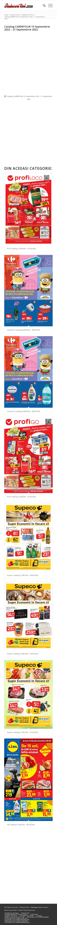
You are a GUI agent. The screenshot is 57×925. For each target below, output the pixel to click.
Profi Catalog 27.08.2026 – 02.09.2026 (21, 248)
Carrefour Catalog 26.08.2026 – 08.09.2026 (23, 330)
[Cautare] (42, 5)
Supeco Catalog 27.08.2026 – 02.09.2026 (22, 732)
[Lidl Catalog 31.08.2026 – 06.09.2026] (28, 780)
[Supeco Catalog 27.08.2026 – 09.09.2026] (28, 537)
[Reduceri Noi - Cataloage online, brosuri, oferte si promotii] (23, 5)
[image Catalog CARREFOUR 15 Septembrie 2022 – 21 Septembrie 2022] (29, 99)
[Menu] (49, 5)
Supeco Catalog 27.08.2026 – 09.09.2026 (22, 575)
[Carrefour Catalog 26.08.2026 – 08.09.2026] (28, 290)
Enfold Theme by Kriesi (26, 910)
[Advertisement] (28, 60)
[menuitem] (42, 5)
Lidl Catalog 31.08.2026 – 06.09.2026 (21, 824)
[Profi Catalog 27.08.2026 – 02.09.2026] (28, 208)
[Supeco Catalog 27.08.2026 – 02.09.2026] (28, 694)
